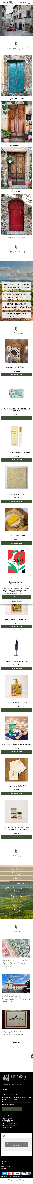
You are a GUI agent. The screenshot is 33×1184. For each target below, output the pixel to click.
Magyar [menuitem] (23, 1180)
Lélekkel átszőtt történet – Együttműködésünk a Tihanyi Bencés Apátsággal (16, 999)
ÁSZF (2, 1163)
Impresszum (4, 1170)
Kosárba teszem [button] (16, 374)
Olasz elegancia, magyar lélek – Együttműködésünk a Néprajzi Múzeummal (14, 963)
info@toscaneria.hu (16, 1084)
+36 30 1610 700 (6, 1084)
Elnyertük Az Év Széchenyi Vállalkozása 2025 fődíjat (13, 1033)
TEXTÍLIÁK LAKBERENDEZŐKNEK (16, 294)
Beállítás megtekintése (16, 601)
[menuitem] (3, 1089)
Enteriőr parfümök (16, 304)
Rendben (16, 597)
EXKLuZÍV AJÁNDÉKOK (16, 314)
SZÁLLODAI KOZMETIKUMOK (16, 284)
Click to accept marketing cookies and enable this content (16, 1144)
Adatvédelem (4, 1161)
